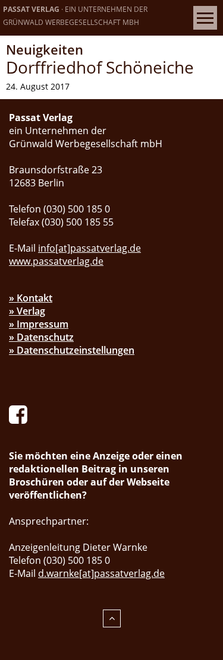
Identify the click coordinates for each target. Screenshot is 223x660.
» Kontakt (30, 297)
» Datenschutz (41, 337)
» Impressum (38, 324)
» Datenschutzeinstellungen (71, 350)
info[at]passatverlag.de (89, 248)
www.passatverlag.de (56, 261)
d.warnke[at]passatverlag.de (101, 573)
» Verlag (27, 311)
